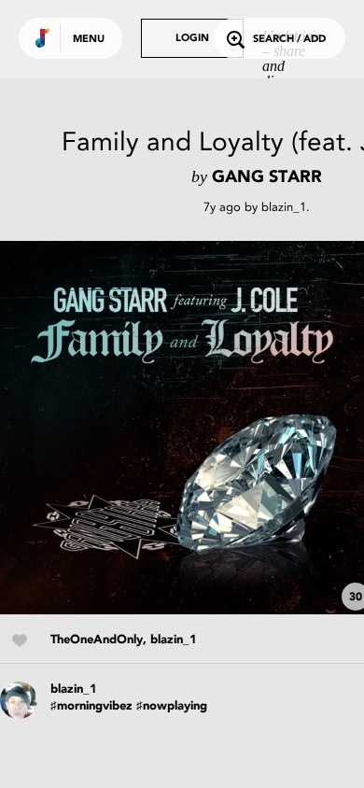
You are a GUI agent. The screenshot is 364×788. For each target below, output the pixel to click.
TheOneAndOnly (96, 640)
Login (192, 39)
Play (186, 427)
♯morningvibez (91, 706)
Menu (89, 40)
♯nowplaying (171, 706)
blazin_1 (283, 207)
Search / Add (289, 40)
